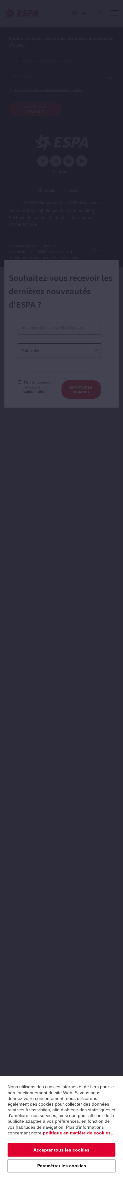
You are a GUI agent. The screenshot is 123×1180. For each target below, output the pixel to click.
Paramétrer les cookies (61, 1165)
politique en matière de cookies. (77, 1132)
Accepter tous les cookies (61, 1149)
